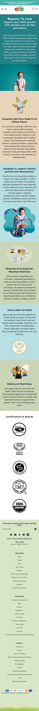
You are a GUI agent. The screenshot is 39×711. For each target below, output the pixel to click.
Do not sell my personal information (19, 674)
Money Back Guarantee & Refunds (19, 657)
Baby (19, 557)
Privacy (19, 650)
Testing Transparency (19, 621)
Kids (19, 564)
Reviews (19, 570)
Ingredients (19, 610)
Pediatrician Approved (19, 600)
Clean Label (19, 624)
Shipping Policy (19, 660)
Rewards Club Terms (20, 681)
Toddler (19, 560)
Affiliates (19, 584)
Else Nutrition (11, 693)
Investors (19, 631)
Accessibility (19, 664)
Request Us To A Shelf (19, 577)
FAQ (19, 678)
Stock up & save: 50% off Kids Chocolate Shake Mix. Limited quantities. (19, 2)
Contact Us (20, 647)
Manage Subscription (19, 671)
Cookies (19, 667)
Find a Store (19, 567)
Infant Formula (19, 614)
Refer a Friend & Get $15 (19, 574)
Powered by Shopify (22, 693)
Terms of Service (19, 654)
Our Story (19, 617)
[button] (33, 9)
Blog (19, 603)
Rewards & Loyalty (19, 581)
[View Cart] (36, 9)
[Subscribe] (35, 529)
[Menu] (2, 9)
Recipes (19, 607)
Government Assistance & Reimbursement (19, 635)
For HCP (20, 628)
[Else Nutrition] (19, 8)
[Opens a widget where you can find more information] (25, 707)
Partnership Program (19, 588)
